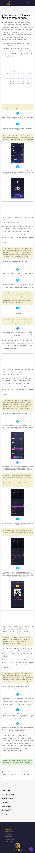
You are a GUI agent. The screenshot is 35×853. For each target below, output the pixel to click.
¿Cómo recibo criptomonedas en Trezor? (19, 83)
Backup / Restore (7, 798)
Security (4, 814)
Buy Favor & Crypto (8, 794)
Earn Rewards (6, 806)
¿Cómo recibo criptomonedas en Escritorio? (20, 78)
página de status (12, 689)
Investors (5, 783)
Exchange (5, 802)
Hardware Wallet (7, 810)
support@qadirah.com (13, 774)
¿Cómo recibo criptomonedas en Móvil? (19, 81)
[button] (27, 2)
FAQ (3, 787)
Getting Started (6, 790)
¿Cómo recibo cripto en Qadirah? (14, 71)
